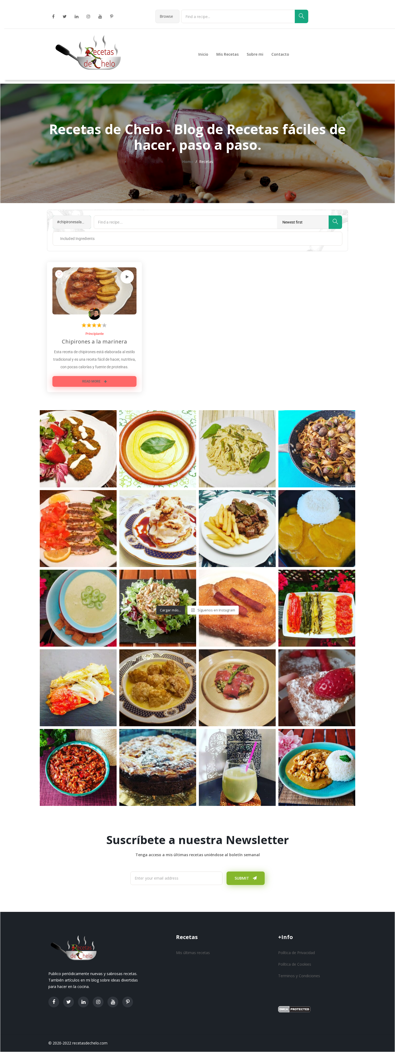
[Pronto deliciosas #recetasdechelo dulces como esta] (157, 767)
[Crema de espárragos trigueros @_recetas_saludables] (78, 608)
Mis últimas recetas (193, 952)
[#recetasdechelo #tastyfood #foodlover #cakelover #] (316, 687)
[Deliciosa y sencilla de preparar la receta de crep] (157, 528)
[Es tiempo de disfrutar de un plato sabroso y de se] (78, 528)
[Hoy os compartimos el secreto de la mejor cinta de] (316, 528)
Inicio (203, 54)
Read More (91, 381)
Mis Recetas (227, 54)
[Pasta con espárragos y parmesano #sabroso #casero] (237, 448)
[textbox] (73, 238)
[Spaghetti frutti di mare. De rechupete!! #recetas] (316, 448)
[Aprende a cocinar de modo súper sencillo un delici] (237, 528)
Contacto (280, 54)
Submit (242, 878)
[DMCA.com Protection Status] (294, 1008)
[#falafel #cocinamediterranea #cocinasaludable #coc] (78, 448)
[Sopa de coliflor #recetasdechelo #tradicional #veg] (157, 687)
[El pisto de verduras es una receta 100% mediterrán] (78, 767)
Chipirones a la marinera (94, 341)
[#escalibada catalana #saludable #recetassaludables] (78, 687)
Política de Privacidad (296, 952)
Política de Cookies (294, 964)
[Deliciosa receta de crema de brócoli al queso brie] (157, 448)
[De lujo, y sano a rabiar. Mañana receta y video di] (316, 608)
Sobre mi (255, 54)
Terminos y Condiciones (299, 975)
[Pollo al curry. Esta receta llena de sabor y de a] (316, 767)
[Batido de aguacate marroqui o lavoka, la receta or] (237, 767)
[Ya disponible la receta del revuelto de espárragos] (237, 687)
